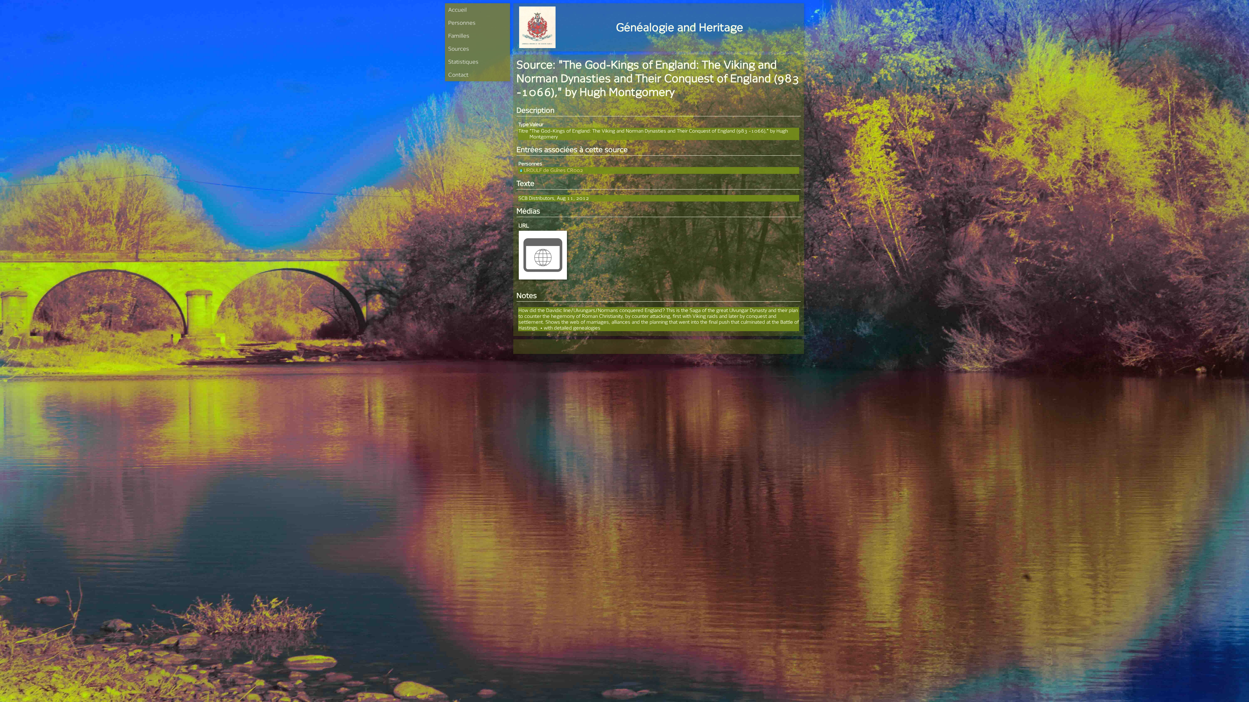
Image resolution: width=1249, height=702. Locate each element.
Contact (458, 75)
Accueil (457, 9)
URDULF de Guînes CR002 (553, 170)
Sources (458, 49)
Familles (458, 35)
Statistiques (463, 61)
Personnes (462, 23)
